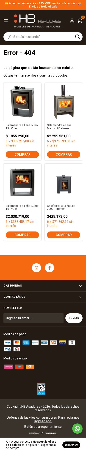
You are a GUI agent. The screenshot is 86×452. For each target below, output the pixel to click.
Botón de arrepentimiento (43, 426)
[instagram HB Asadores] (36, 267)
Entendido (71, 445)
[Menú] (6, 21)
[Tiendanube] (43, 433)
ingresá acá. (43, 421)
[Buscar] (77, 37)
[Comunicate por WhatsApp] (77, 428)
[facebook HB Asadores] (49, 267)
